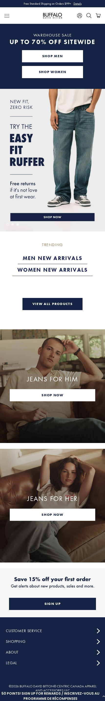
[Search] (88, 15)
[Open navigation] (6, 16)
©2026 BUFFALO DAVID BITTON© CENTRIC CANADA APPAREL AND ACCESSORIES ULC (52, 688)
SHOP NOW (52, 395)
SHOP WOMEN (52, 72)
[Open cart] (98, 15)
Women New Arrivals (52, 269)
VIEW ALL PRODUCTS (52, 304)
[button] (52, 696)
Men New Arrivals (52, 258)
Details (78, 4)
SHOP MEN (52, 56)
